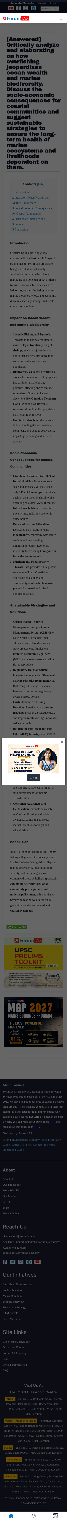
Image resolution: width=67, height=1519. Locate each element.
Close (34, 778)
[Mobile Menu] (60, 18)
